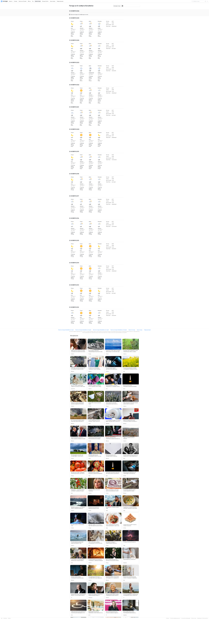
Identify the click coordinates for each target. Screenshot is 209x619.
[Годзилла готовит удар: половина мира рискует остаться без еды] (113, 347)
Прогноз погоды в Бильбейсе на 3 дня (66, 329)
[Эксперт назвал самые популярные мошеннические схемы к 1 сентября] (78, 573)
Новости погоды (132, 329)
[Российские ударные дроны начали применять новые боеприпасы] (130, 486)
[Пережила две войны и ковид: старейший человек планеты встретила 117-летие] (113, 590)
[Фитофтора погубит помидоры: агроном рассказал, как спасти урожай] (78, 469)
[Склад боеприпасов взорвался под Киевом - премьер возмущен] (96, 556)
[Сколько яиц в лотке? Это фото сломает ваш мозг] (130, 521)
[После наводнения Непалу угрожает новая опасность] (96, 416)
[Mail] (1, 1)
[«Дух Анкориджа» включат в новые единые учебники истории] (78, 434)
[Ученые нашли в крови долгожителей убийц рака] (113, 364)
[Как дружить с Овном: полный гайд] (113, 503)
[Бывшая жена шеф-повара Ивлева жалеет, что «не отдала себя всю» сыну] (78, 590)
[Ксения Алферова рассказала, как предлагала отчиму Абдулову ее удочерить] (130, 451)
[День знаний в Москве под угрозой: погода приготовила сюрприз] (113, 556)
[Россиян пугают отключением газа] (78, 521)
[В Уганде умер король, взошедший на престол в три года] (96, 451)
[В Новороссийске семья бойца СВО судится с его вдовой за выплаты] (113, 573)
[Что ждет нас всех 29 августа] (130, 538)
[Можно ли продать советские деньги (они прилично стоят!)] (113, 486)
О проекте (167, 618)
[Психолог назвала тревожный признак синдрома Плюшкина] (78, 399)
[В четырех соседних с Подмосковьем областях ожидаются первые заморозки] (113, 538)
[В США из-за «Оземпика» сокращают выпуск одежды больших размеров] (96, 364)
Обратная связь (193, 618)
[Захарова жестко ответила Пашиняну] (96, 486)
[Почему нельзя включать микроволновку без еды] (96, 503)
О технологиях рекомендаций (185, 618)
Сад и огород (139, 329)
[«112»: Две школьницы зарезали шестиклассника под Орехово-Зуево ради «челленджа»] (113, 469)
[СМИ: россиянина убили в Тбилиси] (130, 434)
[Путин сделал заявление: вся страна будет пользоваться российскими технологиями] (130, 469)
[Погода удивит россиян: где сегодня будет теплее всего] (78, 451)
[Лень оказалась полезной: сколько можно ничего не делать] (130, 399)
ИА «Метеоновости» (205, 618)
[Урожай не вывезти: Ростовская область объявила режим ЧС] (78, 503)
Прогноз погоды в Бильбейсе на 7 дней (101, 329)
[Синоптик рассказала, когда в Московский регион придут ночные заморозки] (96, 434)
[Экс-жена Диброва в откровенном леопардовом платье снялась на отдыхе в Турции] (130, 590)
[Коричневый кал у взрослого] (130, 556)
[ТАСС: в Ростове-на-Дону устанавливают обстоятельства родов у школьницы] (96, 538)
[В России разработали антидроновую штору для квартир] (113, 451)
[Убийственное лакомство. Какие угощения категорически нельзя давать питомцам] (78, 347)
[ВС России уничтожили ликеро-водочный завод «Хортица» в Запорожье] (78, 416)
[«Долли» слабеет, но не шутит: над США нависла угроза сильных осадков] (96, 521)
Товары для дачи (147, 329)
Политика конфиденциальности (175, 618)
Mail (1, 618)
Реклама (9, 618)
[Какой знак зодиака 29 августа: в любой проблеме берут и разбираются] (96, 590)
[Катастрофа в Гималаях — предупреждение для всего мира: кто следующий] (96, 347)
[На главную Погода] (5, 1)
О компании (5, 618)
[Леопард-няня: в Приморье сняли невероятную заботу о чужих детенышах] (130, 347)
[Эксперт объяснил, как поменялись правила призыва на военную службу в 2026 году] (113, 434)
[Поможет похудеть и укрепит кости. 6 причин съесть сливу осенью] (96, 382)
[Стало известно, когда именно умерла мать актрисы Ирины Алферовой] (78, 556)
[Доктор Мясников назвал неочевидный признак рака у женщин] (130, 608)
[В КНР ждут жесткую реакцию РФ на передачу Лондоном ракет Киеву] (78, 364)
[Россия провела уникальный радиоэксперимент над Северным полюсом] (78, 538)
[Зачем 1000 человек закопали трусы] (96, 399)
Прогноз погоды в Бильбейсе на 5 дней (83, 329)
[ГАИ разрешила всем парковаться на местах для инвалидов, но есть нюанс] (78, 608)
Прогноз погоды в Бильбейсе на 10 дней (119, 329)
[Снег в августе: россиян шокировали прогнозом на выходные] (113, 399)
